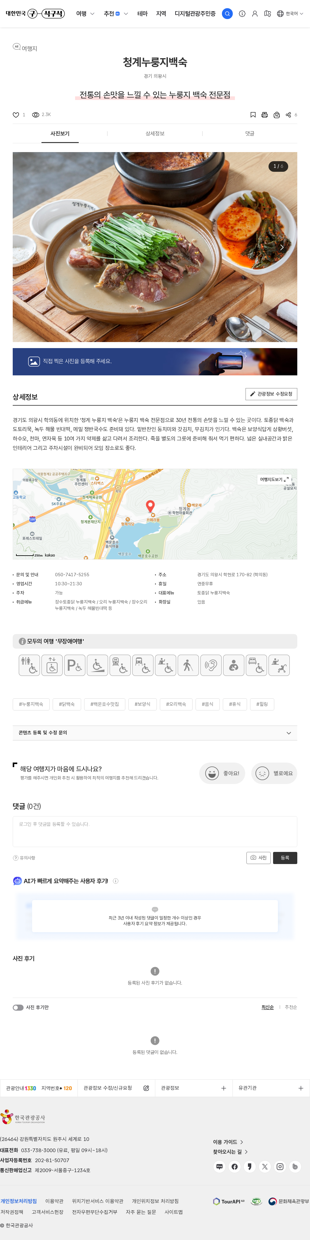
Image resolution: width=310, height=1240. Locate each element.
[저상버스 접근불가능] (142, 665)
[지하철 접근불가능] (120, 665)
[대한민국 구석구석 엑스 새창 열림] (265, 1166)
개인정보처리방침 (19, 1201)
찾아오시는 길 (227, 1152)
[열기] (289, 733)
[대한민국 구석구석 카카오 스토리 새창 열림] (249, 1166)
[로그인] (255, 13)
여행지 (29, 48)
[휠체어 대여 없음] (165, 665)
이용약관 (54, 1201)
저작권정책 (12, 1212)
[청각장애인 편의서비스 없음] (211, 665)
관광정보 (170, 1088)
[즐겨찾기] (250, 114)
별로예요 (283, 773)
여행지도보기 (274, 480)
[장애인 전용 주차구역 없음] (74, 665)
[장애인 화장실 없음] (29, 665)
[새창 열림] (262, 114)
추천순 (291, 1007)
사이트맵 (174, 1212)
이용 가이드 (225, 1142)
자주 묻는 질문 (141, 1212)
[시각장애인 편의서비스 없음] (188, 665)
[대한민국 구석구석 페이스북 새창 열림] (234, 1166)
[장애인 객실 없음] (256, 665)
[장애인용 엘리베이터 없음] (52, 665)
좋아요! (231, 773)
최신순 (268, 1007)
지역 (161, 13)
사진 (262, 858)
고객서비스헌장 (48, 1212)
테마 (142, 13)
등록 (285, 858)
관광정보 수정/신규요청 (108, 1088)
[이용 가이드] (242, 13)
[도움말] (16, 858)
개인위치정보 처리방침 (155, 1201)
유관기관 (248, 1088)
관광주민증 (195, 13)
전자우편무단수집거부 (94, 1212)
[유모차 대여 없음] (279, 665)
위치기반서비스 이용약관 (98, 1201)
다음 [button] (281, 247)
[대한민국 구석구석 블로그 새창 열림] (219, 1166)
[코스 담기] (274, 114)
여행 (81, 13)
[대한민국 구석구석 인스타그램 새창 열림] (280, 1166)
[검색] (227, 13)
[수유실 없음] (233, 665)
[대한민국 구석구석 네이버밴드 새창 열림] (295, 1166)
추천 (109, 13)
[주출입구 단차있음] (97, 665)
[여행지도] (267, 13)
